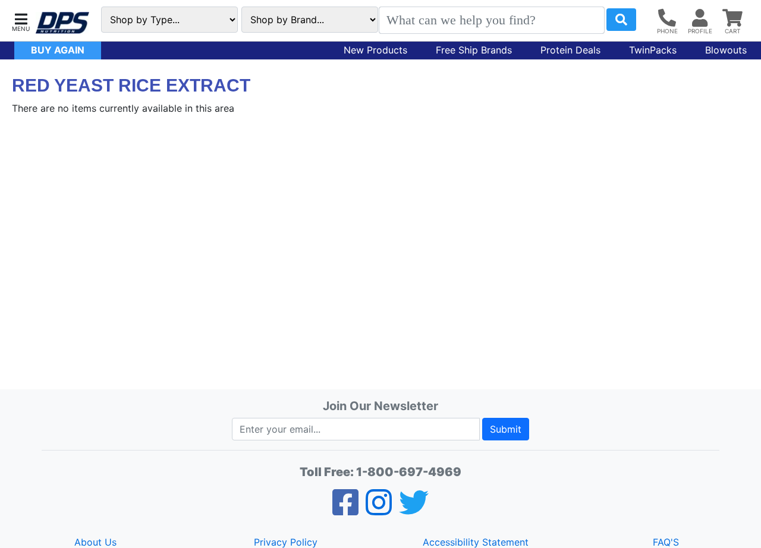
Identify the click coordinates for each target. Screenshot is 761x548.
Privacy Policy (285, 542)
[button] (21, 21)
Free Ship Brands (474, 50)
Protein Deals (570, 50)
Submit (505, 429)
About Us (95, 542)
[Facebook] (345, 510)
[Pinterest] (378, 510)
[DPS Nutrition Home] (62, 23)
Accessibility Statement (476, 542)
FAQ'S (666, 542)
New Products (375, 50)
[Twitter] (413, 510)
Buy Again (57, 50)
